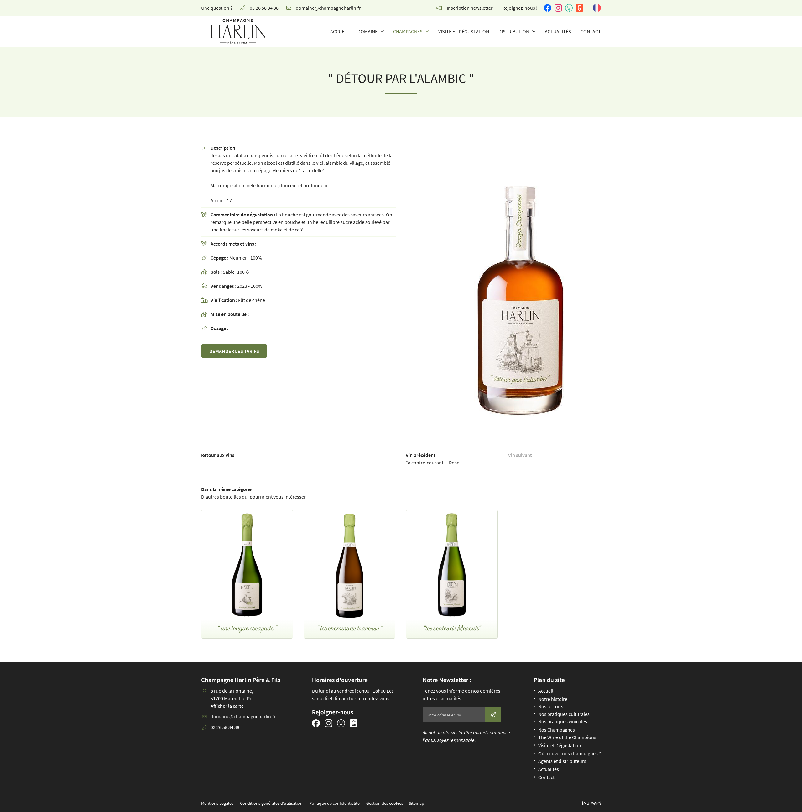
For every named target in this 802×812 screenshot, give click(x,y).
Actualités (558, 31)
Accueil (339, 31)
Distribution (513, 31)
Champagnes (408, 31)
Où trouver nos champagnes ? (569, 753)
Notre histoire (552, 699)
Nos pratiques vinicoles (562, 721)
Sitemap (416, 803)
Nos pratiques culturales (564, 714)
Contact (591, 31)
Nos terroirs (550, 706)
